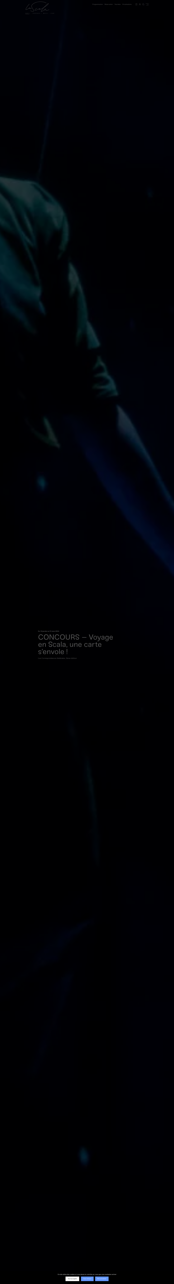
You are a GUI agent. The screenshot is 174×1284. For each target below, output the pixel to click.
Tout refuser (87, 1278)
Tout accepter (72, 1278)
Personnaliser (101, 1278)
